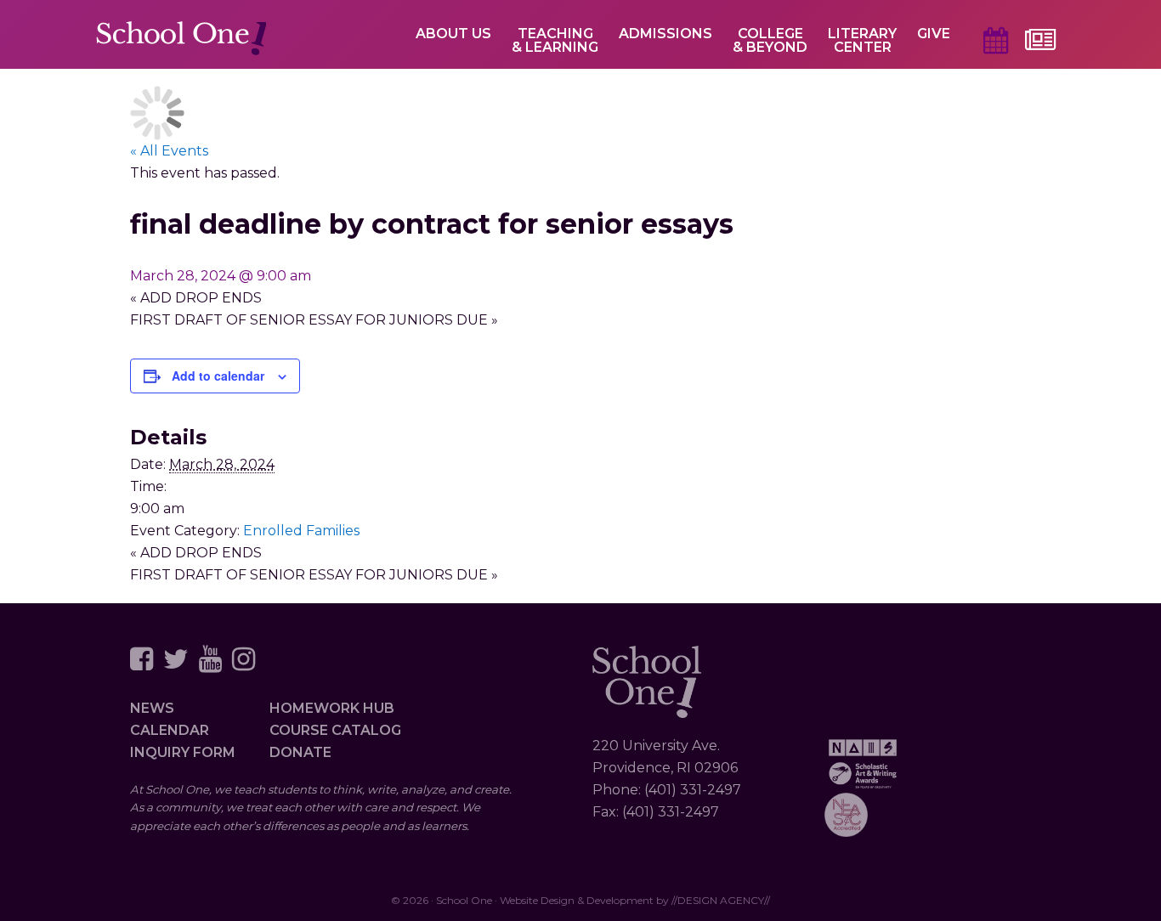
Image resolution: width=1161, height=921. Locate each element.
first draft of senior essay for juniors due (314, 320)
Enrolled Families (301, 531)
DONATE (300, 752)
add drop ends (196, 298)
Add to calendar (218, 375)
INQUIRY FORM (182, 752)
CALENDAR (169, 730)
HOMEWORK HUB (331, 708)
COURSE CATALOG (335, 730)
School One (181, 39)
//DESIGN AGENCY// (720, 900)
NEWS (152, 708)
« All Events (169, 151)
